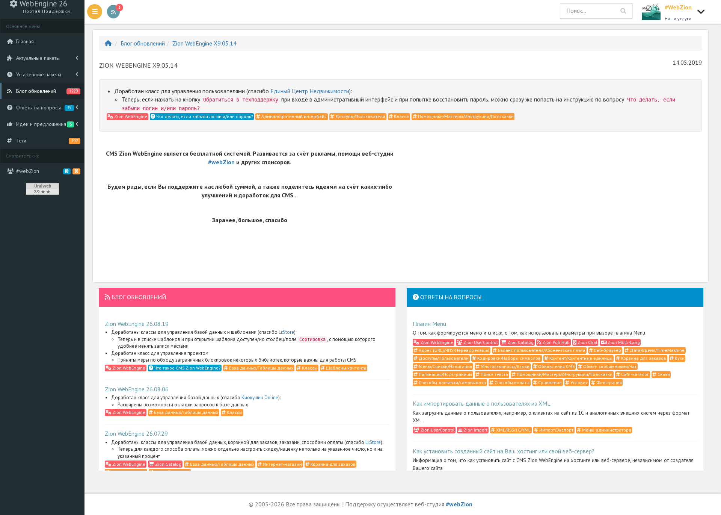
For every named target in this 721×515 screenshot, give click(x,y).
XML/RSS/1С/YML (513, 430)
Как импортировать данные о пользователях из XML (482, 403)
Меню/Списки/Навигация (445, 366)
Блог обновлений (143, 43)
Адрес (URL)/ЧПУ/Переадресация (453, 350)
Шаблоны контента (346, 368)
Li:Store (286, 332)
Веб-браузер (607, 350)
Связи (663, 374)
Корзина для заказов (332, 464)
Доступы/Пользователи (359, 116)
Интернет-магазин (282, 464)
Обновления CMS (556, 366)
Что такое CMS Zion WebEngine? (186, 368)
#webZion (221, 162)
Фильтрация (608, 382)
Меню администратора (606, 430)
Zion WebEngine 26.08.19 (137, 323)
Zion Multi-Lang (623, 342)
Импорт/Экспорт (555, 430)
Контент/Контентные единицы (580, 358)
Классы (401, 116)
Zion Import (474, 430)
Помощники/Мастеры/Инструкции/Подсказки (465, 116)
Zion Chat (586, 342)
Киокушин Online (259, 397)
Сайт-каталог (634, 374)
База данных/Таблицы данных (260, 368)
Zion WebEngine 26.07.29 (136, 433)
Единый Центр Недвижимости (309, 91)
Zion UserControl (480, 342)
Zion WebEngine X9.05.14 (204, 43)
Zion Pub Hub (555, 342)
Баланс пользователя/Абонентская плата (541, 350)
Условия (578, 382)
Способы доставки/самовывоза (452, 382)
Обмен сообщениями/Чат (609, 366)
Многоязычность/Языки (504, 366)
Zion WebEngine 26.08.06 (137, 389)
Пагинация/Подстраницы (445, 374)
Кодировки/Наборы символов (508, 358)
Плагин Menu (429, 323)
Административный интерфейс (293, 116)
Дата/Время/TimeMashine (657, 350)
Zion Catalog (167, 464)
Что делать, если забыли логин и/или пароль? (204, 116)
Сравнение (549, 382)
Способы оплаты (511, 382)
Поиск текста (494, 374)
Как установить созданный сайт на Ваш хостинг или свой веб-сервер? (503, 451)
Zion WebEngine (130, 116)
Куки (679, 358)
